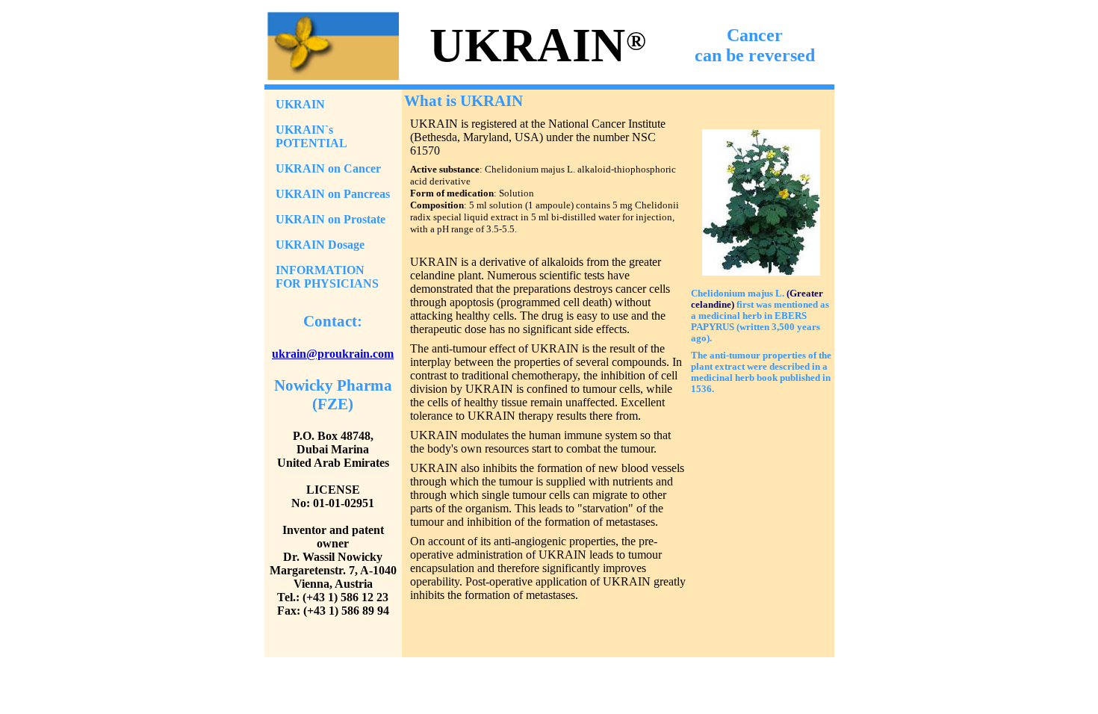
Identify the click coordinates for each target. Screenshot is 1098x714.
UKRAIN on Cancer (328, 168)
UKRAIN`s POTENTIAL (311, 136)
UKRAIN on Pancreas (333, 193)
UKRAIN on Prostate (330, 219)
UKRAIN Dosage (320, 244)
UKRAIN (300, 104)
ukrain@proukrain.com (333, 353)
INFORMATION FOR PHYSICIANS (327, 277)
